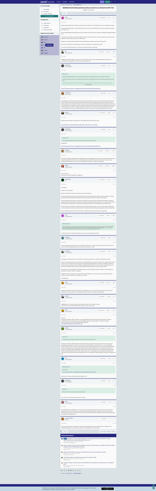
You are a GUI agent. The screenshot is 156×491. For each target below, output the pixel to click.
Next (65, 13)
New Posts (71, 1)
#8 (115, 170)
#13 (115, 287)
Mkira (85, 10)
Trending (65, 1)
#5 (115, 117)
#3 (115, 70)
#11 (115, 242)
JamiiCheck (46, 9)
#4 (115, 97)
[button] (111, 1)
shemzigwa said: (65, 366)
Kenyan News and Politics (68, 454)
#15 (115, 314)
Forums (58, 1)
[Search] (115, 1)
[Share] (113, 22)
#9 (115, 184)
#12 (115, 256)
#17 (115, 363)
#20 (115, 423)
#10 (115, 220)
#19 (115, 406)
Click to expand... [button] (88, 84)
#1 (115, 22)
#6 (115, 134)
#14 (115, 301)
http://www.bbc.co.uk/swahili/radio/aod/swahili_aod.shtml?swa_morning (79, 125)
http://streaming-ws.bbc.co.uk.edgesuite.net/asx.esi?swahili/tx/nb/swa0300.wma (80, 88)
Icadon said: (64, 137)
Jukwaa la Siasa (66, 449)
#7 (115, 155)
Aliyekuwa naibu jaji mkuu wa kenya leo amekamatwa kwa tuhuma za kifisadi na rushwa (84, 452)
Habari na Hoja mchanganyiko (69, 442)
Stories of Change (48, 13)
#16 (115, 333)
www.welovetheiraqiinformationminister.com (72, 323)
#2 (115, 56)
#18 (115, 385)
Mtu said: (64, 389)
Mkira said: (64, 74)
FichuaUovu (46, 11)
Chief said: (64, 336)
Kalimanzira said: (65, 223)
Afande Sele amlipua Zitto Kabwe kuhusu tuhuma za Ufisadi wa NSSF (79, 457)
